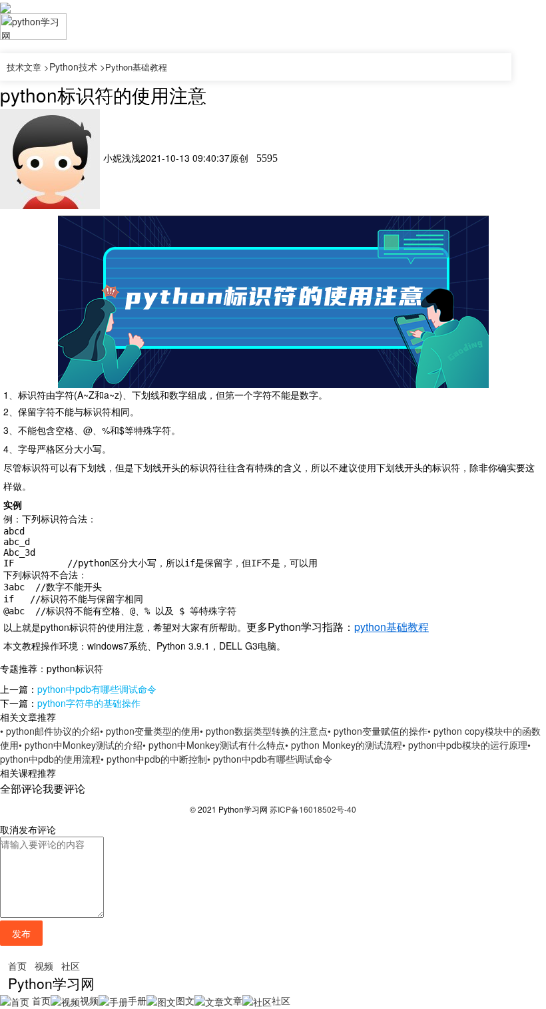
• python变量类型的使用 (150, 730)
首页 (17, 965)
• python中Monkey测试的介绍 (80, 744)
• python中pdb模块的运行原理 (464, 744)
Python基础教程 (136, 67)
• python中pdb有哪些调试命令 (269, 758)
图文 (185, 1000)
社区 (70, 965)
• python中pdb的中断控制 (154, 758)
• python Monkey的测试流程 (343, 744)
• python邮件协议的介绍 (50, 730)
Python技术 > (77, 66)
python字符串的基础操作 (88, 702)
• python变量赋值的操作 (377, 730)
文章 (233, 1000)
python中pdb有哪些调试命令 (96, 689)
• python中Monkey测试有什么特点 (213, 744)
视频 (44, 965)
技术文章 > (28, 67)
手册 (137, 1000)
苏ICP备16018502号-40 (313, 809)
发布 (21, 933)
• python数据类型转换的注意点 (264, 730)
